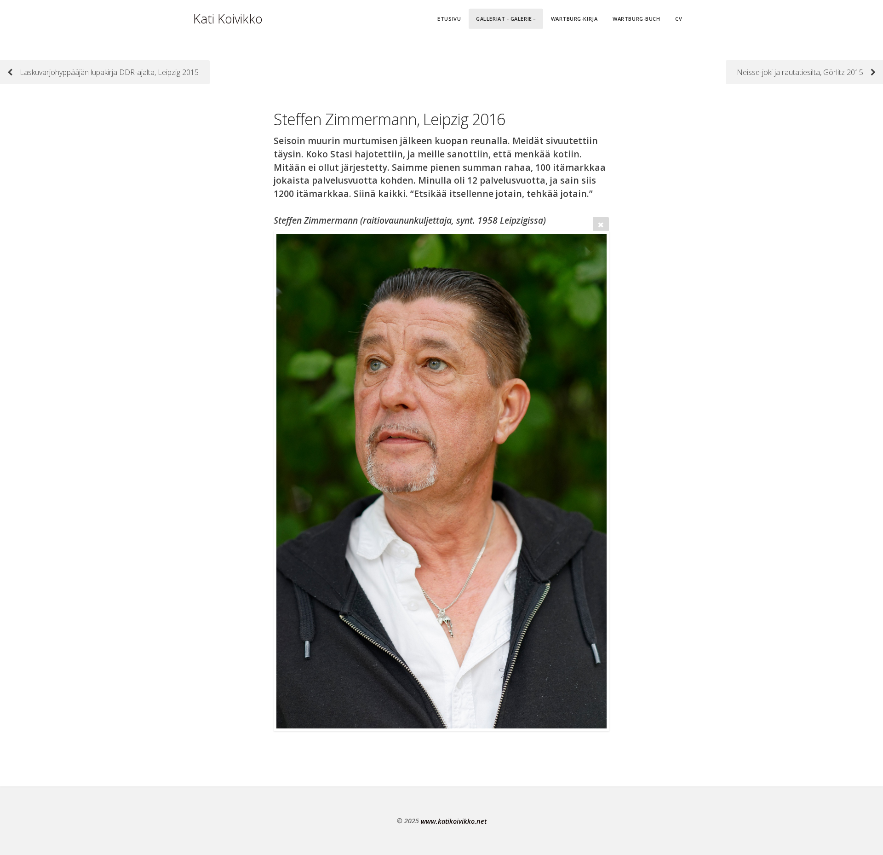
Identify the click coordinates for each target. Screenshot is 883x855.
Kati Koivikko (228, 18)
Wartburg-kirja (574, 18)
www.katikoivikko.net (454, 820)
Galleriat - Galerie (504, 18)
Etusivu (449, 18)
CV (678, 18)
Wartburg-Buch (636, 18)
